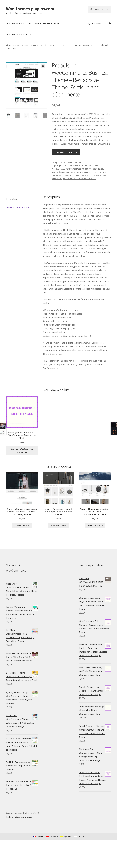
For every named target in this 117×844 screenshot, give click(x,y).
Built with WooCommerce (18, 816)
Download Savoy (58, 525)
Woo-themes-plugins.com (30, 9)
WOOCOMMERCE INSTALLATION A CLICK (69, 175)
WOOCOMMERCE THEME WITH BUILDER (79, 178)
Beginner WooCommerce (67, 165)
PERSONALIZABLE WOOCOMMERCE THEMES (84, 169)
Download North (22, 525)
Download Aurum (95, 525)
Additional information (17, 207)
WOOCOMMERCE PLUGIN (18, 23)
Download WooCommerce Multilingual (22, 451)
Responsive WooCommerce (63, 172)
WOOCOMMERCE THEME (47, 23)
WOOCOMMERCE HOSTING (19, 34)
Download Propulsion (66, 152)
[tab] (22, 199)
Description (11, 198)
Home (11, 45)
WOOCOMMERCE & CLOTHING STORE (92, 172)
